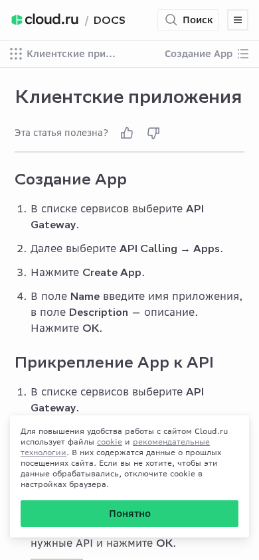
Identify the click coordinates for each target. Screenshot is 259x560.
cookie (109, 442)
